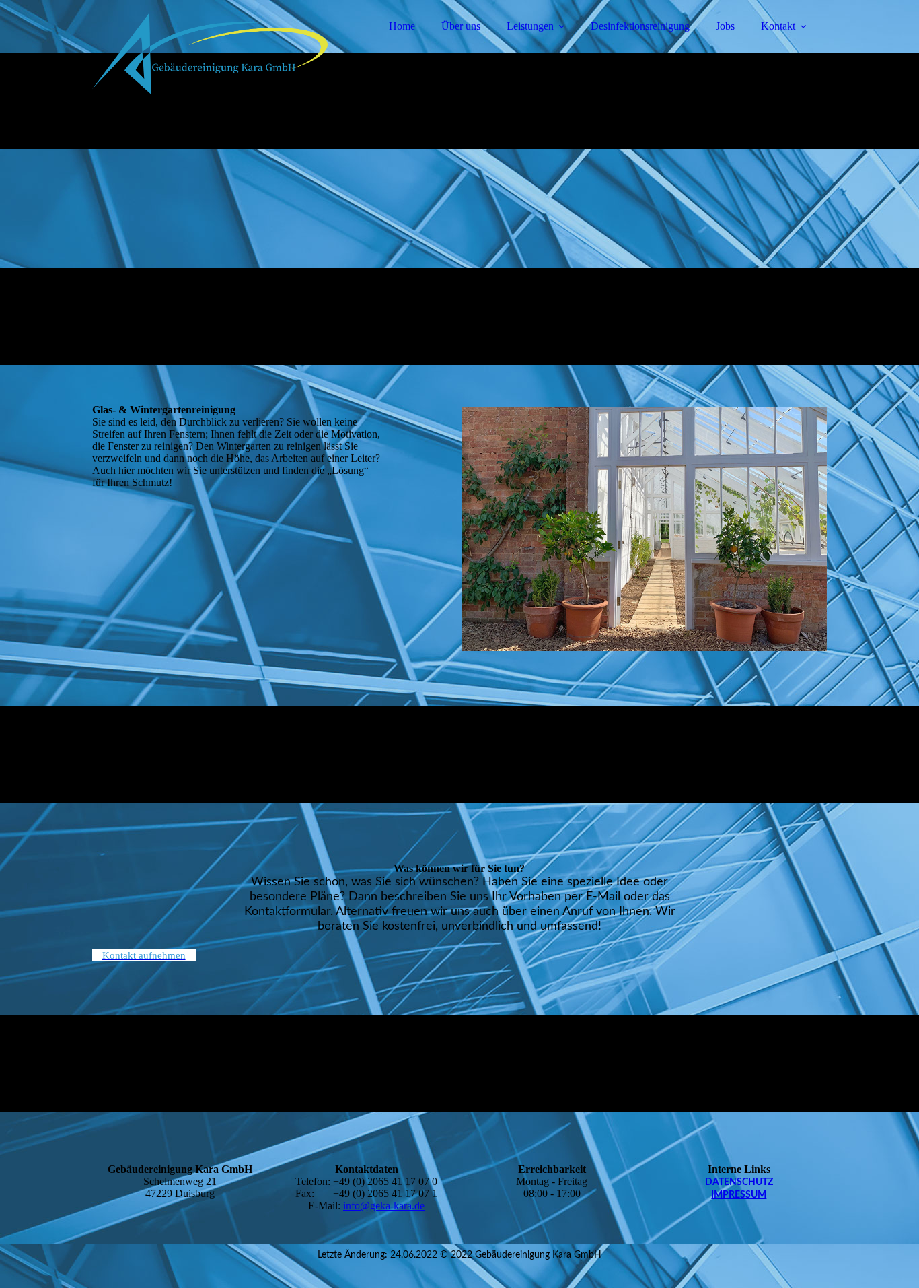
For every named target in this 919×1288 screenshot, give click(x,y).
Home (402, 26)
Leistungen (530, 26)
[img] (210, 47)
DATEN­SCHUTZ (739, 1182)
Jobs (725, 26)
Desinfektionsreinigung (640, 26)
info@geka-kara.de (384, 1205)
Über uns (460, 26)
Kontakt (778, 26)
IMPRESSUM (738, 1195)
